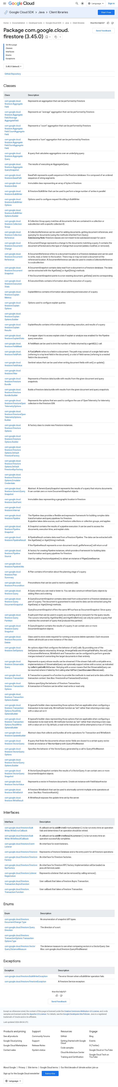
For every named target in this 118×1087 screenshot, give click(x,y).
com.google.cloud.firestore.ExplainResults (13, 327)
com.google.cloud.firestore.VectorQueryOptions (14, 752)
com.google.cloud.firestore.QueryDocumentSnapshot (14, 602)
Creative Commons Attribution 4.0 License (81, 1011)
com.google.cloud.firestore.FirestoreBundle (13, 382)
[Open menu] (4, 3)
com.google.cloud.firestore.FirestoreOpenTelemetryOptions (15, 403)
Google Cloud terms (49, 1067)
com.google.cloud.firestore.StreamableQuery (14, 664)
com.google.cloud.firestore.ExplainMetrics (13, 295)
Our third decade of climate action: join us (79, 1067)
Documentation (18, 23)
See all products (10, 1036)
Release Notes (38, 1045)
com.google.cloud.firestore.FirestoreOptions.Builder (13, 439)
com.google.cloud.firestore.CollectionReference (13, 235)
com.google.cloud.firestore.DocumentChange (13, 246)
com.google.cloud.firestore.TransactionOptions (14, 686)
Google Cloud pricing (12, 1041)
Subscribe (50, 1073)
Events (92, 1041)
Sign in (111, 3)
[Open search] (77, 3)
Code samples (67, 1048)
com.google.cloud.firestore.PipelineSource (13, 553)
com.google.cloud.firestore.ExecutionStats (13, 284)
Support (35, 1041)
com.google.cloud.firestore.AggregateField (14, 104)
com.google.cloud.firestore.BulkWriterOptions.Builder (13, 213)
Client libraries (58, 12)
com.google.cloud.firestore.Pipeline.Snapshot (13, 529)
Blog (91, 1036)
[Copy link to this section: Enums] (17, 904)
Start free (106, 12)
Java (41, 12)
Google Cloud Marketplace (15, 1045)
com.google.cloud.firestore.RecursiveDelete (13, 640)
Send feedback (103, 30)
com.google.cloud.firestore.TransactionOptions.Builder (14, 697)
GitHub (64, 1036)
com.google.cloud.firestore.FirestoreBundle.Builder (13, 392)
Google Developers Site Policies (76, 1014)
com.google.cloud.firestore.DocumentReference (13, 257)
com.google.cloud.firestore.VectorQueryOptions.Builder (14, 763)
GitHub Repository (13, 74)
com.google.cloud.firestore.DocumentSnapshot (13, 271)
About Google (9, 1067)
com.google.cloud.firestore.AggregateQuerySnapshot (14, 167)
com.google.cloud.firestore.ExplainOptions (13, 306)
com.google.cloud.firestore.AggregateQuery (14, 156)
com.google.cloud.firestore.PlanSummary (13, 575)
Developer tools (35, 23)
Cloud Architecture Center (72, 1052)
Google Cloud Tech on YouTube (99, 1056)
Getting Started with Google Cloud (73, 1042)
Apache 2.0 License (38, 1014)
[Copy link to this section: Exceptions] (23, 961)
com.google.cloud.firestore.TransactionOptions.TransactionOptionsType (19, 938)
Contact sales (9, 1050)
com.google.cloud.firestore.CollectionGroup (13, 224)
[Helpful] (108, 23)
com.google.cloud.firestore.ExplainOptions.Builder (13, 317)
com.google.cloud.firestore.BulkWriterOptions (13, 202)
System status (38, 1050)
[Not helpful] (112, 23)
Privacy (22, 1067)
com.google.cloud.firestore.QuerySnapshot (13, 629)
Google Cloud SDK (21, 12)
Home (5, 23)
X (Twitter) (94, 1045)
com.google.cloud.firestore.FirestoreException (25, 981)
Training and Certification (72, 1057)
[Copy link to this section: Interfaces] (22, 813)
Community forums (41, 1036)
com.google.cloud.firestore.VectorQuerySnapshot (14, 774)
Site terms (32, 1067)
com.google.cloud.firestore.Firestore (21, 852)
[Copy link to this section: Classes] (19, 86)
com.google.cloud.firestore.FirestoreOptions (13, 428)
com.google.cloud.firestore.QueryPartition (13, 618)
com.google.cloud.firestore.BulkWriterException (26, 976)
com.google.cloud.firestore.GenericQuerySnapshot (15, 491)
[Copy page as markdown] (55, 36)
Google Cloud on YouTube (101, 1050)
